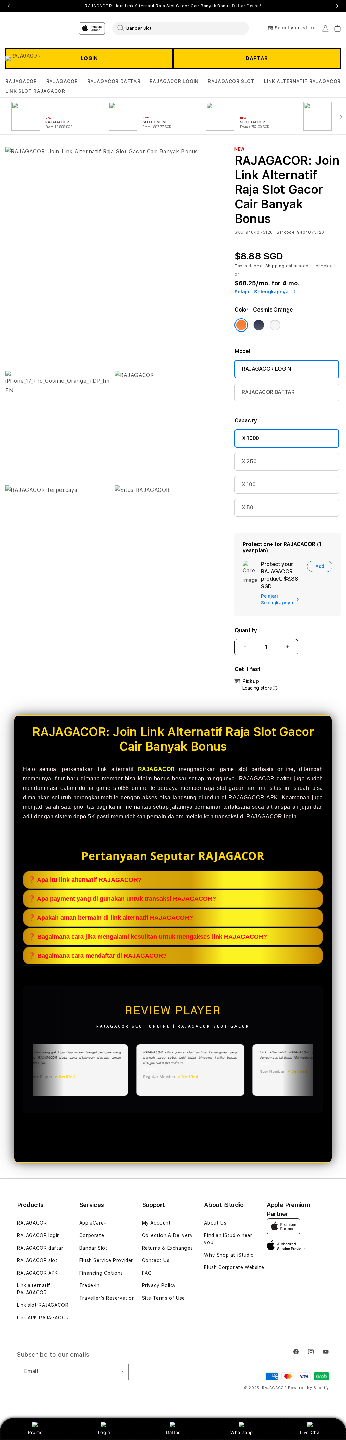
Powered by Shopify (308, 1388)
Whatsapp (241, 1432)
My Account (156, 1223)
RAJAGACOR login (38, 1235)
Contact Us (156, 1260)
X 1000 (250, 438)
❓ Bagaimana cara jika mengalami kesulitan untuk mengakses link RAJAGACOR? (147, 936)
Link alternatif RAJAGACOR (33, 1289)
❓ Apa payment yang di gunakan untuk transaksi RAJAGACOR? (122, 898)
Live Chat (310, 1432)
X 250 (249, 461)
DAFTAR (257, 58)
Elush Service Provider (106, 1260)
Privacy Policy (159, 1285)
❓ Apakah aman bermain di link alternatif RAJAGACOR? (110, 917)
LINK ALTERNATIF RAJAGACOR (302, 81)
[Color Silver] (275, 325)
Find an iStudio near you (228, 1239)
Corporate (91, 1235)
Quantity (245, 630)
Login (104, 1432)
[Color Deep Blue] (258, 325)
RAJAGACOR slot (37, 1260)
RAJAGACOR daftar (40, 1248)
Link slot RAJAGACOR (42, 1305)
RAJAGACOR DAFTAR (114, 81)
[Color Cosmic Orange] (241, 325)
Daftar (173, 1432)
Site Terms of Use (163, 1298)
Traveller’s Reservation (107, 1298)
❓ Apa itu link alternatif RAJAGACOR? (85, 879)
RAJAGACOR (21, 81)
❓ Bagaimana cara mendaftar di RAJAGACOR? (97, 955)
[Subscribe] (121, 1372)
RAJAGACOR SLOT (231, 81)
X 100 (248, 484)
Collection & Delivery (167, 1235)
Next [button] (337, 6)
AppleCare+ (93, 1223)
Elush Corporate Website (234, 1267)
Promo (35, 1432)
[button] (21, 81)
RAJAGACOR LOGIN (174, 81)
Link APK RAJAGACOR (43, 1317)
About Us (215, 1223)
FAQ (147, 1273)
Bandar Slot (93, 1248)
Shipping (275, 266)
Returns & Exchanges (167, 1248)
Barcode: (286, 232)
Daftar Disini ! (246, 6)
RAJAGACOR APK (37, 1273)
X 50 (247, 507)
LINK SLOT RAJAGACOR (35, 91)
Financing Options (101, 1273)
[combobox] (180, 28)
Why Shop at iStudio (229, 1255)
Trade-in (89, 1285)
